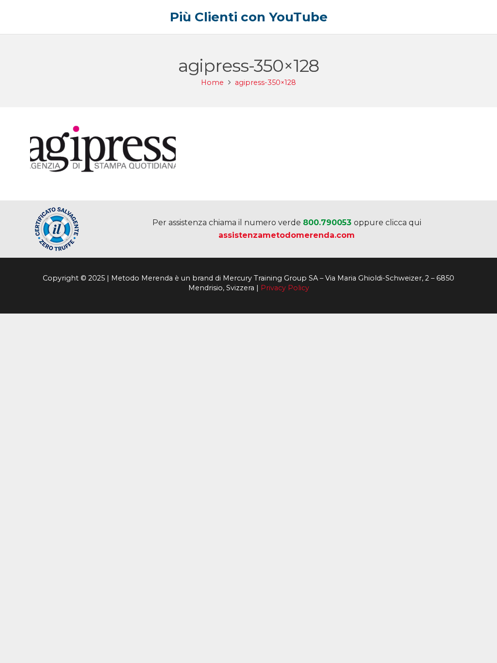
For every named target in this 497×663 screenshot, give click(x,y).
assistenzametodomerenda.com (286, 235)
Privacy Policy (285, 287)
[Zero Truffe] (56, 229)
